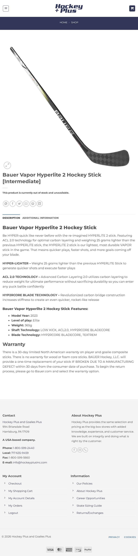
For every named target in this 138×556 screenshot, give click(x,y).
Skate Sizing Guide (89, 505)
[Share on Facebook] (13, 204)
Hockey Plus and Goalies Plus (22, 422)
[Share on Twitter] (19, 204)
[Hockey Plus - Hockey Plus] (69, 8)
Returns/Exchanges (90, 513)
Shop (74, 22)
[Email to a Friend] (26, 204)
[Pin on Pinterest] (33, 204)
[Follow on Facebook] (74, 449)
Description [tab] (11, 217)
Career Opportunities (91, 498)
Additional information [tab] (40, 217)
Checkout (15, 483)
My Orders (15, 505)
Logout (13, 513)
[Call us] (85, 449)
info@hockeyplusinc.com (30, 462)
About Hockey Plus (89, 491)
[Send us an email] (79, 449)
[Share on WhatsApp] (6, 204)
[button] (6, 8)
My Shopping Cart (20, 491)
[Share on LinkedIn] (40, 204)
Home (63, 22)
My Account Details (21, 498)
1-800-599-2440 (23, 448)
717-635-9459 (20, 452)
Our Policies (84, 483)
